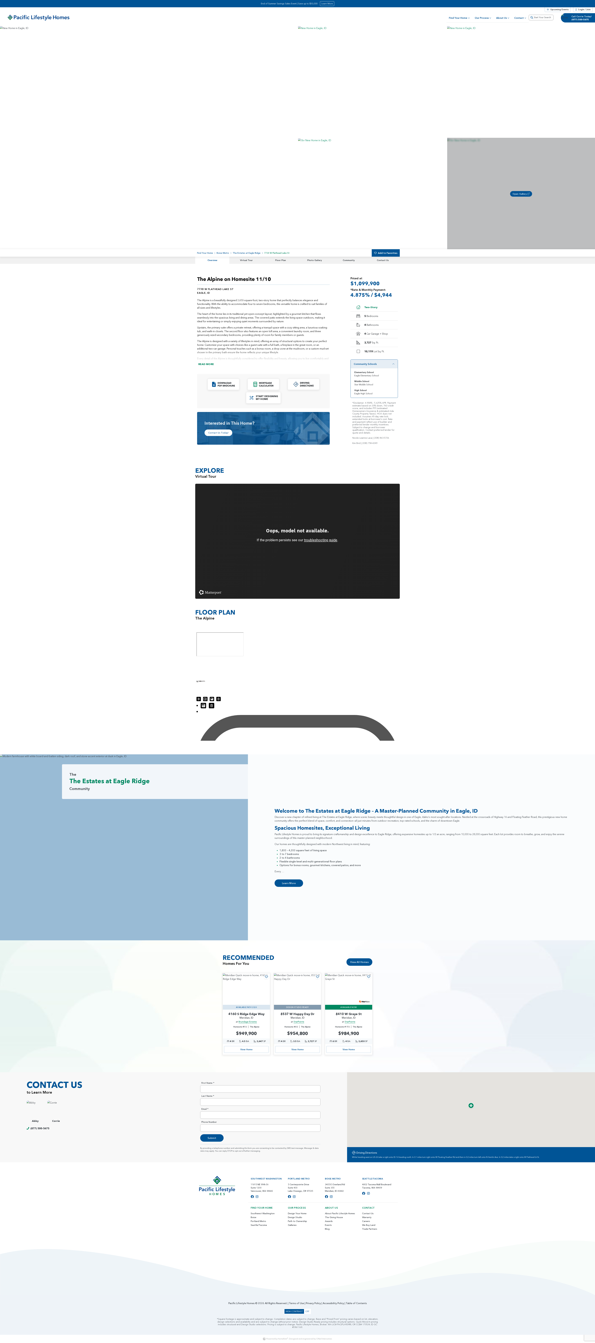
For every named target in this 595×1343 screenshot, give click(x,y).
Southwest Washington (263, 1213)
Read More (206, 364)
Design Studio (295, 1217)
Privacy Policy (313, 1303)
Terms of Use (296, 1303)
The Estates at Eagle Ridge (246, 253)
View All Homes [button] (359, 962)
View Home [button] (246, 1049)
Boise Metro (223, 253)
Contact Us (383, 260)
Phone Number (209, 1122)
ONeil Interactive (324, 1339)
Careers (366, 1221)
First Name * (207, 1083)
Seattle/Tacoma (259, 1225)
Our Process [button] (482, 17)
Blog (327, 1229)
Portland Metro (258, 1221)
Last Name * (207, 1096)
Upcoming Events (559, 9)
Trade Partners (369, 1229)
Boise (253, 1217)
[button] (372, 81)
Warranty (366, 1217)
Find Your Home (458, 17)
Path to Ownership (297, 1221)
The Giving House (334, 1217)
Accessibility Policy (333, 1303)
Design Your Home (297, 1213)
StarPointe (299, 1021)
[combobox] (541, 17)
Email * (205, 1109)
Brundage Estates (248, 1021)
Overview (212, 260)
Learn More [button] (327, 3)
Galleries (292, 1225)
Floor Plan (280, 260)
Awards (329, 1221)
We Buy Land (368, 1225)
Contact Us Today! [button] (218, 432)
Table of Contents (356, 1303)
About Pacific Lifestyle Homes (340, 1213)
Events (328, 1225)
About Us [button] (501, 17)
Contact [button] (519, 17)
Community (349, 260)
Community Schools (365, 363)
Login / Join (584, 9)
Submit (212, 1137)
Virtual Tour (246, 260)
